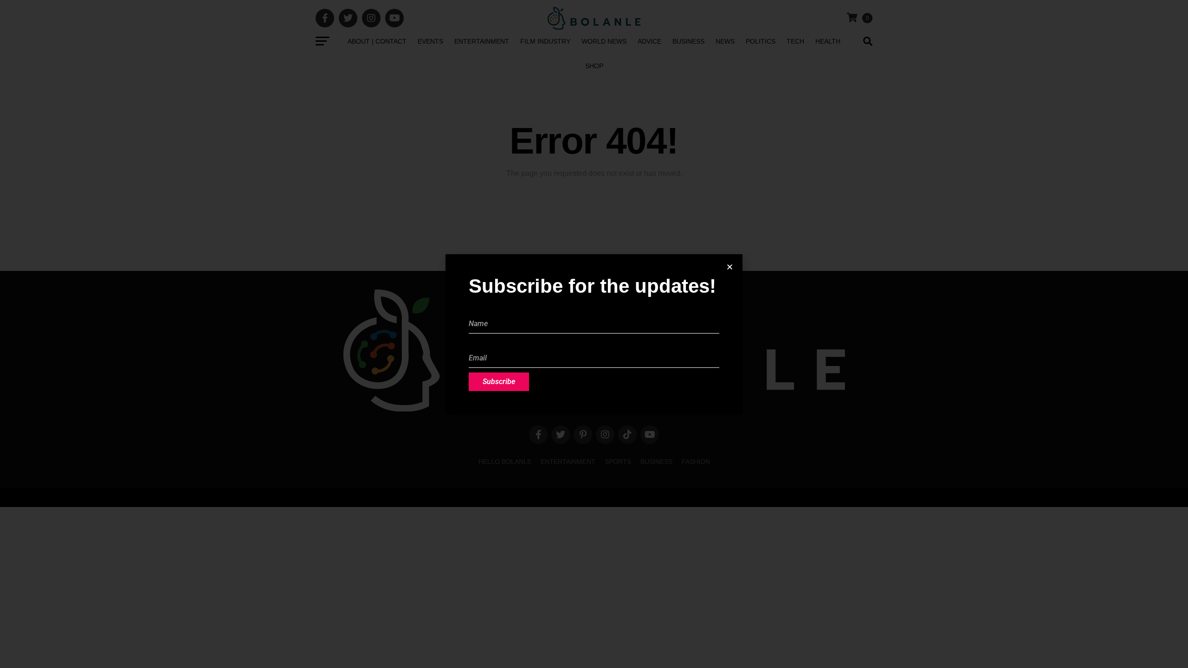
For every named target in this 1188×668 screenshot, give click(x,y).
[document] (594, 334)
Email (478, 343)
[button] (729, 266)
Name (478, 309)
